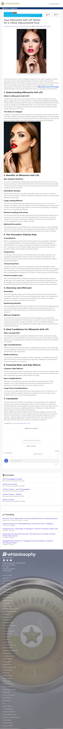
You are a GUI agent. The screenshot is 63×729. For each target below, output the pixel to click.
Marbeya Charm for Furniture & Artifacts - (13, 520)
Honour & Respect (6, 636)
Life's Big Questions (7, 653)
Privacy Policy (6, 571)
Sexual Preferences (6, 697)
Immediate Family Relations (9, 645)
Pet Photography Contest (12, 479)
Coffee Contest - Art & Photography (16, 489)
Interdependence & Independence (10, 650)
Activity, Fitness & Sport (8, 580)
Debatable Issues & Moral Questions (10, 608)
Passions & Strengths (7, 675)
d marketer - (6, 530)
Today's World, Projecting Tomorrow (11, 717)
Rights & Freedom (6, 692)
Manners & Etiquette (7, 658)
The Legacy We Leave (7, 709)
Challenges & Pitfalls (7, 592)
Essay (14, 12)
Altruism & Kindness (7, 586)
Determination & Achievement (9, 611)
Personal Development (7, 683)
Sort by (57, 451)
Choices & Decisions (7, 594)
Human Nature (6, 639)
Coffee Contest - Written (12, 494)
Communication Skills (7, 597)
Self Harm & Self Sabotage (8, 695)
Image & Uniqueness (7, 642)
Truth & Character (6, 720)
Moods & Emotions (6, 664)
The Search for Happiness (8, 711)
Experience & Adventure (8, 622)
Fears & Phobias (6, 628)
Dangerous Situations (7, 603)
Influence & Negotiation (7, 647)
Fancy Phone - (6, 525)
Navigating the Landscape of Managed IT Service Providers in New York (30, 529)
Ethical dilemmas (6, 619)
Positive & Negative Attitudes (9, 689)
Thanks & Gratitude (7, 706)
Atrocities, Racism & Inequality (9, 589)
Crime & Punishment (7, 600)
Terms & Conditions (8, 569)
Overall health (8, 12)
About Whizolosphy (9, 565)
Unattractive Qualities (7, 722)
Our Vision (5, 567)
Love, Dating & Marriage (8, 656)
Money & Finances (6, 661)
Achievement (5, 578)
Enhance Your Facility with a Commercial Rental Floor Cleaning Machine (30, 518)
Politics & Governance (7, 686)
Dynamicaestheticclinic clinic (13, 26)
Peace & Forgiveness (7, 678)
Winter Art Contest (10, 484)
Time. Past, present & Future (9, 714)
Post (56, 464)
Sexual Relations (6, 700)
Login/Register (54, 4)
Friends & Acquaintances (8, 631)
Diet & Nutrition (6, 614)
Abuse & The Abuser (7, 575)
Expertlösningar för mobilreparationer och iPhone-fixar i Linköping (28, 524)
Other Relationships (7, 670)
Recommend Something (31, 440)
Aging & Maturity (6, 583)
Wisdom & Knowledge (7, 725)
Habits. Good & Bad (7, 633)
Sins (3, 703)
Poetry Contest (8, 499)
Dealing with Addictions (8, 606)
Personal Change (6, 681)
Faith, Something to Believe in (9, 625)
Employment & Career (7, 617)
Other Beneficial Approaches (9, 667)
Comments (46, 26)
